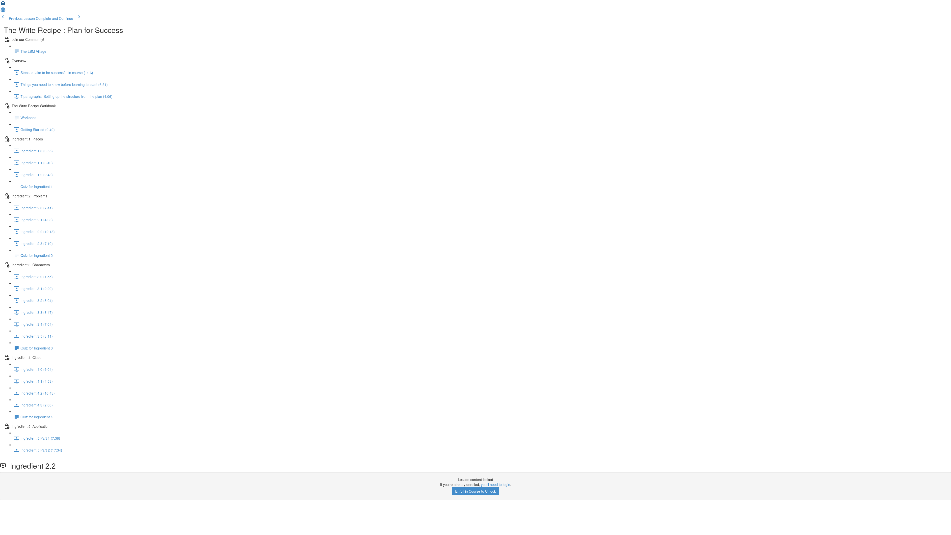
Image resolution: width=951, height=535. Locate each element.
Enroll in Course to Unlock (475, 491)
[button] (3, 4)
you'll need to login (495, 484)
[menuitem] (3, 11)
